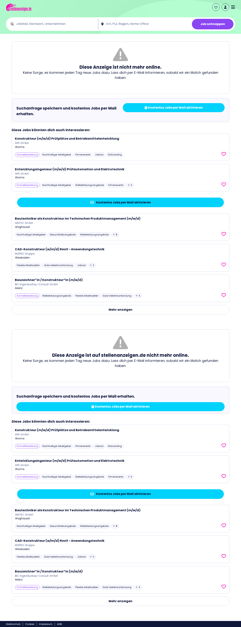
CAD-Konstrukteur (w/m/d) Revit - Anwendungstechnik (59, 249)
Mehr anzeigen (120, 309)
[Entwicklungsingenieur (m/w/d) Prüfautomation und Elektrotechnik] (120, 177)
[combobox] (55, 24)
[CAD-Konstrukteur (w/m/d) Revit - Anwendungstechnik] (120, 257)
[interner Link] (18, 7)
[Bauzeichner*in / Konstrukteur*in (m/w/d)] (120, 288)
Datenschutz (13, 624)
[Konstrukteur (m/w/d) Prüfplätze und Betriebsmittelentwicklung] (120, 147)
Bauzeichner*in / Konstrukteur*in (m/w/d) (49, 280)
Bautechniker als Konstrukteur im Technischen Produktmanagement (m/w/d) (77, 218)
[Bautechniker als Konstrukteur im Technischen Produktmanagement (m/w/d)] (120, 227)
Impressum (45, 624)
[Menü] (233, 7)
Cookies (29, 624)
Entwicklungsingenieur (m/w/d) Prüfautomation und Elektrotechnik (69, 169)
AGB (59, 624)
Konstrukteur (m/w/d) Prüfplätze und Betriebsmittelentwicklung (67, 138)
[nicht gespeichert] (223, 154)
